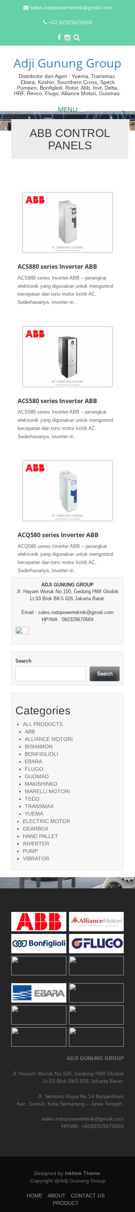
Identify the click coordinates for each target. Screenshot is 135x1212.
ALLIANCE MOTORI (49, 739)
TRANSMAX (39, 806)
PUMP (30, 851)
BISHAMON (38, 747)
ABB (30, 732)
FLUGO (34, 769)
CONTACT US (88, 1196)
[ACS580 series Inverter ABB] (67, 356)
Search (23, 661)
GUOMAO (37, 776)
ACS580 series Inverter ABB (57, 401)
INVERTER (36, 844)
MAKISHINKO (41, 784)
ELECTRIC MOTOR (46, 821)
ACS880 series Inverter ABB (57, 266)
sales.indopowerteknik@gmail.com (71, 7)
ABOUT (57, 1196)
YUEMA (34, 814)
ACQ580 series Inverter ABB (58, 535)
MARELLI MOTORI (47, 791)
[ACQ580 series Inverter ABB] (67, 490)
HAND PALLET (40, 836)
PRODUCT (66, 1203)
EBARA (33, 761)
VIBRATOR (36, 859)
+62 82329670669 (70, 22)
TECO (32, 799)
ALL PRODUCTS (43, 724)
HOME (34, 1196)
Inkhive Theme (82, 1173)
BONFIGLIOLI (41, 754)
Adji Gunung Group (68, 62)
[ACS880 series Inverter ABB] (67, 222)
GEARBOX (35, 829)
